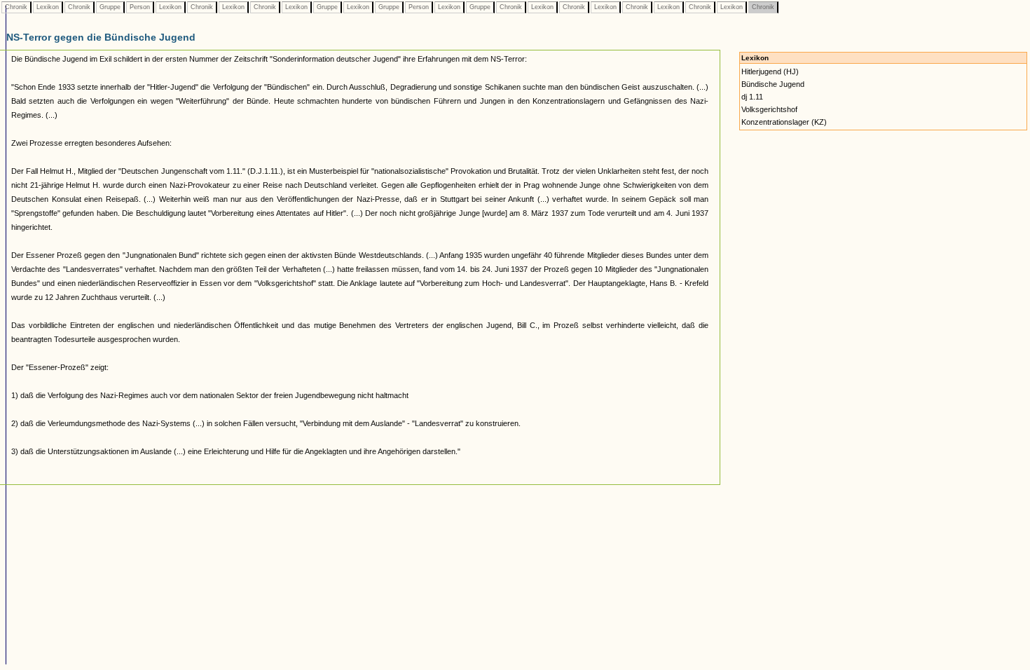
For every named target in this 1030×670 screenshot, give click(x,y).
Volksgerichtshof (769, 109)
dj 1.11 (752, 97)
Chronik (16, 7)
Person (140, 7)
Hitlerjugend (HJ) (770, 71)
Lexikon (47, 7)
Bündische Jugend (772, 84)
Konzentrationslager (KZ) (784, 122)
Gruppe (110, 7)
